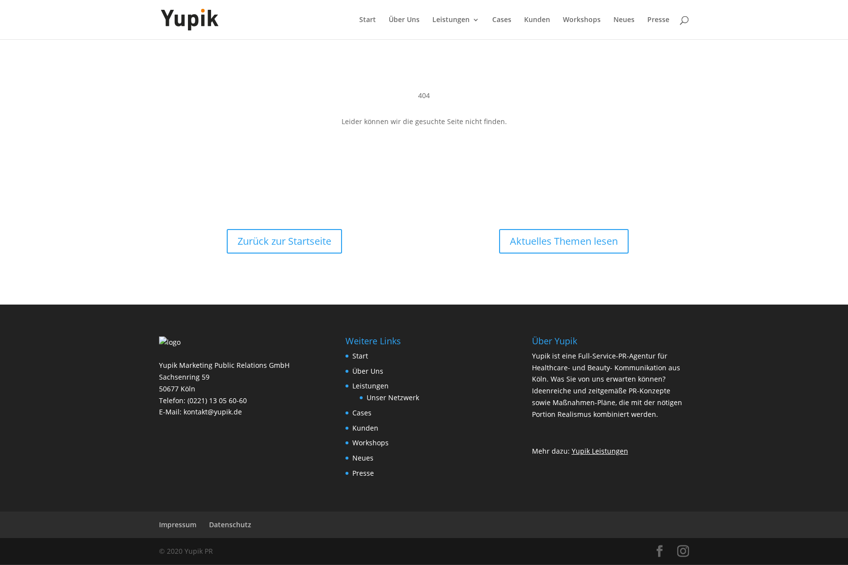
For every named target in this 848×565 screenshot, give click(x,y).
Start (367, 20)
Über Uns (404, 20)
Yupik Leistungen (600, 451)
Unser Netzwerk (393, 397)
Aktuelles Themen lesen (564, 241)
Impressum (177, 524)
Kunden (537, 20)
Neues (624, 20)
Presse (658, 20)
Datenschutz (230, 524)
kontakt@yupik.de (213, 411)
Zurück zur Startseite (284, 241)
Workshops (582, 20)
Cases (501, 20)
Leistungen (451, 20)
